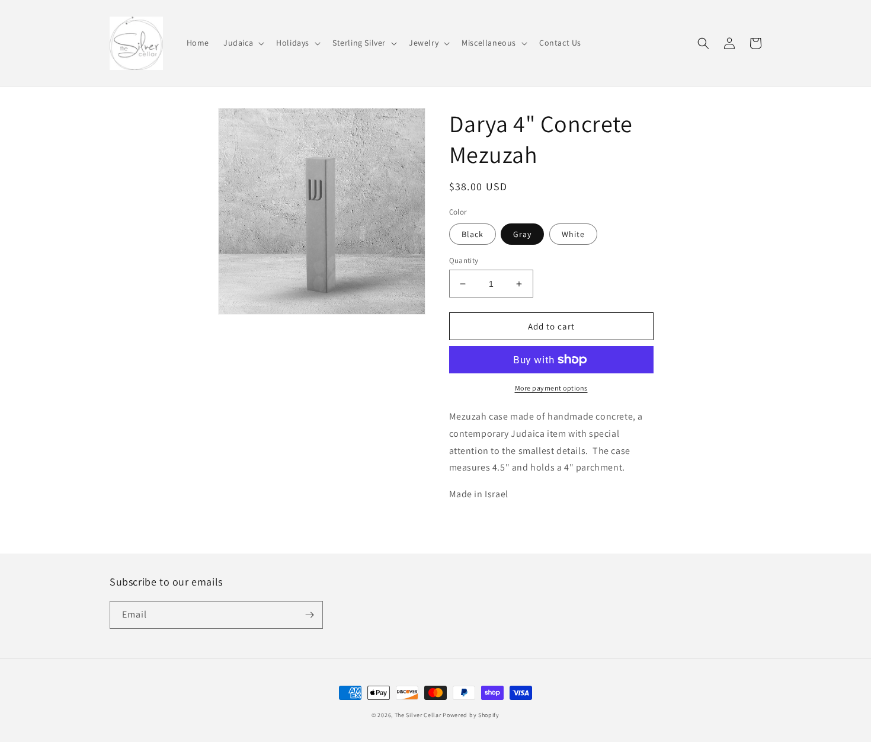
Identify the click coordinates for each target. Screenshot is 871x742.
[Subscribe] (309, 615)
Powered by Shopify (471, 715)
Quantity (464, 260)
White (573, 234)
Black (472, 234)
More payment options (551, 387)
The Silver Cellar (418, 715)
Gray (522, 234)
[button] (242, 42)
